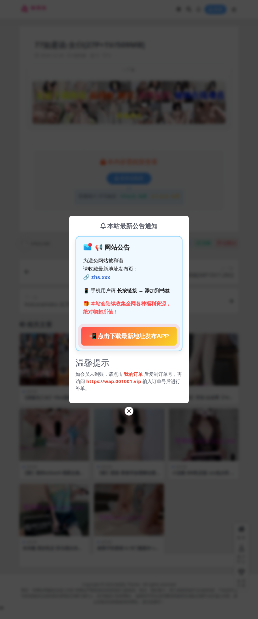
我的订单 (133, 374)
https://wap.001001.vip (114, 381)
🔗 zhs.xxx (96, 277)
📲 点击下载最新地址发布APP (129, 336)
